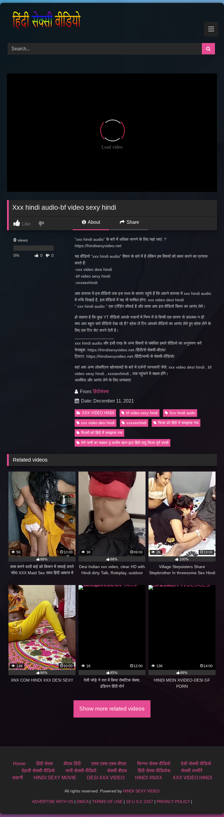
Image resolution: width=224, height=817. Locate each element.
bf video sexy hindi (142, 413)
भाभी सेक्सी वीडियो (81, 770)
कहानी (17, 777)
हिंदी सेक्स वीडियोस (154, 770)
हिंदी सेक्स (44, 763)
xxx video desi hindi (98, 423)
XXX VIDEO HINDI (98, 413)
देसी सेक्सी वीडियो (196, 763)
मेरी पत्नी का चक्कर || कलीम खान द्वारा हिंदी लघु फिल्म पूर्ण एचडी (125, 443)
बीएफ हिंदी (72, 763)
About (93, 222)
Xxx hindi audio (182, 413)
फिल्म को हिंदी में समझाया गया (178, 423)
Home (19, 763)
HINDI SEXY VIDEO (141, 791)
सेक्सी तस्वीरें (191, 770)
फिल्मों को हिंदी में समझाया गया (102, 433)
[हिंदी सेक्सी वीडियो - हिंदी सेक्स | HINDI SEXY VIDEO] (112, 21)
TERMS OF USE (107, 801)
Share (132, 222)
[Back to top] (206, 799)
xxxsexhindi (136, 423)
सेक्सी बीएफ (117, 770)
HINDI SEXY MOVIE (55, 777)
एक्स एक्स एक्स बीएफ (109, 763)
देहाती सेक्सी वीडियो (38, 770)
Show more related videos (112, 709)
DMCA (82, 801)
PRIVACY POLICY (173, 801)
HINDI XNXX (148, 777)
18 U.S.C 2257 (139, 801)
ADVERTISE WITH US (52, 801)
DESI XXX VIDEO (106, 777)
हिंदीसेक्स (101, 391)
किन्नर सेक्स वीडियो (153, 763)
